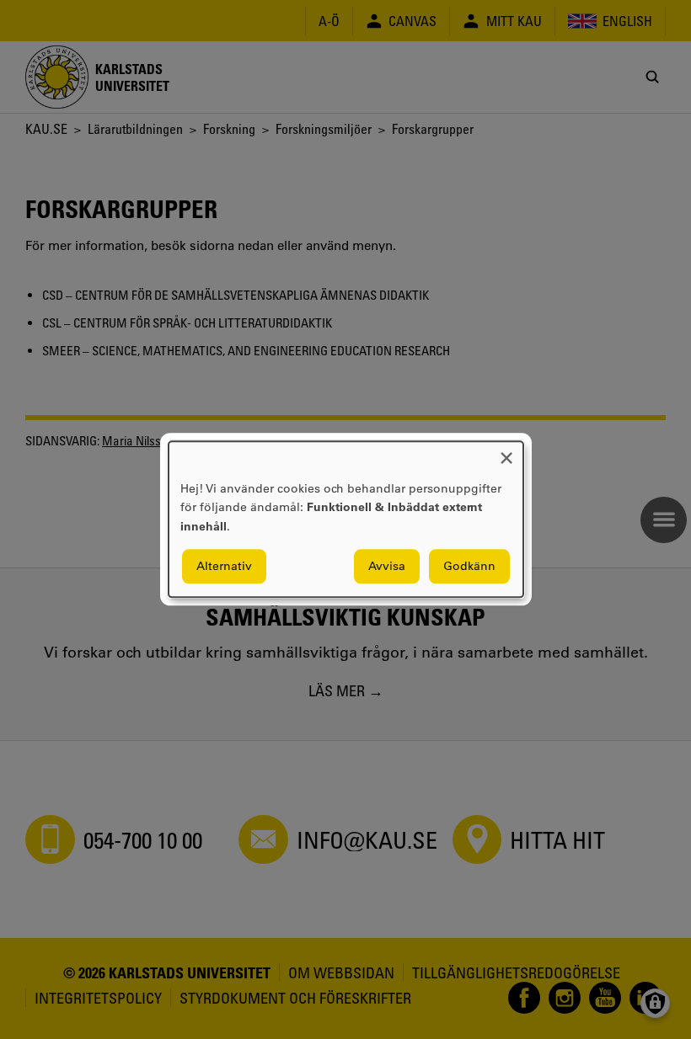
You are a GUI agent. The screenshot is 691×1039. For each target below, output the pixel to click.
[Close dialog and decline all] (506, 451)
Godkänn (469, 566)
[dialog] (346, 519)
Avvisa (386, 566)
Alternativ (224, 566)
